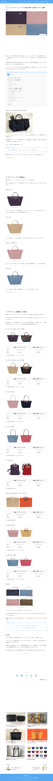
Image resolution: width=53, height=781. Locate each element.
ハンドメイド (20, 1)
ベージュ (10, 83)
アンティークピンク (12, 84)
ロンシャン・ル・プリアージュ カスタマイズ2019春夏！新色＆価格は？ (23, 625)
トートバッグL (11, 93)
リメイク (25, 1)
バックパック (11, 96)
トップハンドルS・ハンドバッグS (15, 91)
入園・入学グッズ (31, 1)
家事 (40, 1)
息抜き (47, 1)
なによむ (3, 1)
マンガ (50, 1)
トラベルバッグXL (12, 100)
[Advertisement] (26, 47)
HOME (27, 775)
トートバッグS (11, 94)
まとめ (9, 104)
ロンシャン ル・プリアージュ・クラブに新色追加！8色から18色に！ (22, 627)
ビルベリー (11, 81)
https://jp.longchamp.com (16, 207)
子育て (43, 1)
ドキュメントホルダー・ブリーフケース (16, 97)
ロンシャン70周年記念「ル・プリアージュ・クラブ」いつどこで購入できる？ (22, 149)
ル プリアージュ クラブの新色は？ (14, 79)
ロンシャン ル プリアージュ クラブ (14, 77)
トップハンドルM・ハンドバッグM (15, 90)
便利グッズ (37, 1)
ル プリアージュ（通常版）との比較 (14, 88)
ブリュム (10, 86)
